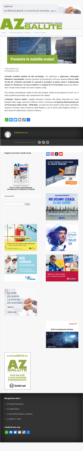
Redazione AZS (34, 133)
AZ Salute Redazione (14, 404)
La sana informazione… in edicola (19, 33)
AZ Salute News (12, 409)
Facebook (43, 142)
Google (39, 142)
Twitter (47, 142)
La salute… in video (40, 33)
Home (4, 33)
